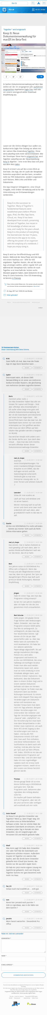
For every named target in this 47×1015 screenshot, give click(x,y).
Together (31, 151)
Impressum (17, 998)
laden (17, 164)
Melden (27, 367)
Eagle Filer (29, 89)
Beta (9, 302)
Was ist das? (36, 286)
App (38, 3)
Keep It (6, 162)
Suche (33, 3)
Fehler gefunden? (12, 295)
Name (4, 955)
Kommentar (6, 938)
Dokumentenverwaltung (21, 302)
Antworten (37, 367)
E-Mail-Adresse (7, 964)
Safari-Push (35, 998)
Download (36, 302)
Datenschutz (27, 998)
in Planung (16, 278)
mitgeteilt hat (32, 156)
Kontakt (44, 3)
